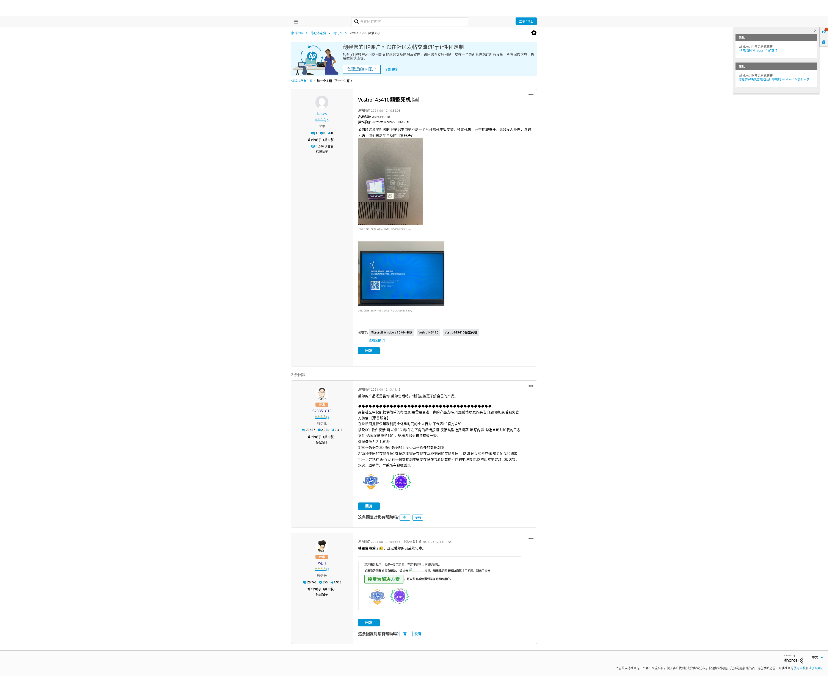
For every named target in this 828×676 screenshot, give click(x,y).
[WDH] (321, 545)
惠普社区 (297, 33)
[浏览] (294, 21)
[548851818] (321, 393)
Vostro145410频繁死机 (461, 332)
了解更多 (391, 69)
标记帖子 (322, 151)
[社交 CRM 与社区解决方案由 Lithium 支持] (793, 659)
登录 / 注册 (526, 21)
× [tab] (815, 30)
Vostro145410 (428, 332)
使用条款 (800, 668)
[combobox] (409, 21)
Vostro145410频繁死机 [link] (365, 33)
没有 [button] (417, 517)
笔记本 (337, 33)
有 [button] (405, 517)
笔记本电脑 (318, 33)
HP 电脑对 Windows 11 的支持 (758, 50)
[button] (531, 94)
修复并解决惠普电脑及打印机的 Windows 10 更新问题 (774, 79)
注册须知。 (816, 668)
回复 (369, 350)
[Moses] (321, 102)
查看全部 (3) (377, 340)
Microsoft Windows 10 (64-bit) (391, 332)
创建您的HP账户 (361, 69)
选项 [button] (534, 33)
